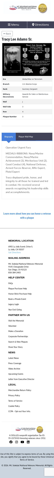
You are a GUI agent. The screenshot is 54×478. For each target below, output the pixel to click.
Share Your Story (15, 347)
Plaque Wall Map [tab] (26, 136)
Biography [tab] (8, 136)
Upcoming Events (15, 374)
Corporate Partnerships (18, 336)
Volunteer (12, 326)
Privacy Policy (14, 395)
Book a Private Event (17, 299)
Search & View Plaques (18, 342)
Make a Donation (15, 331)
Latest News (13, 358)
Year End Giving (15, 309)
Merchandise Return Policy (19, 390)
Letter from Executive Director (21, 379)
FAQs (10, 283)
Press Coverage (14, 363)
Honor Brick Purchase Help (20, 294)
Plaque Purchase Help (17, 288)
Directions (41, 24)
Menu (15, 24)
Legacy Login (13, 304)
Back (8, 33)
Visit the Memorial (16, 320)
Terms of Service (15, 401)
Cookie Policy (14, 406)
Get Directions (14, 252)
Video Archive (14, 369)
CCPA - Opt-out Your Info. (19, 411)
